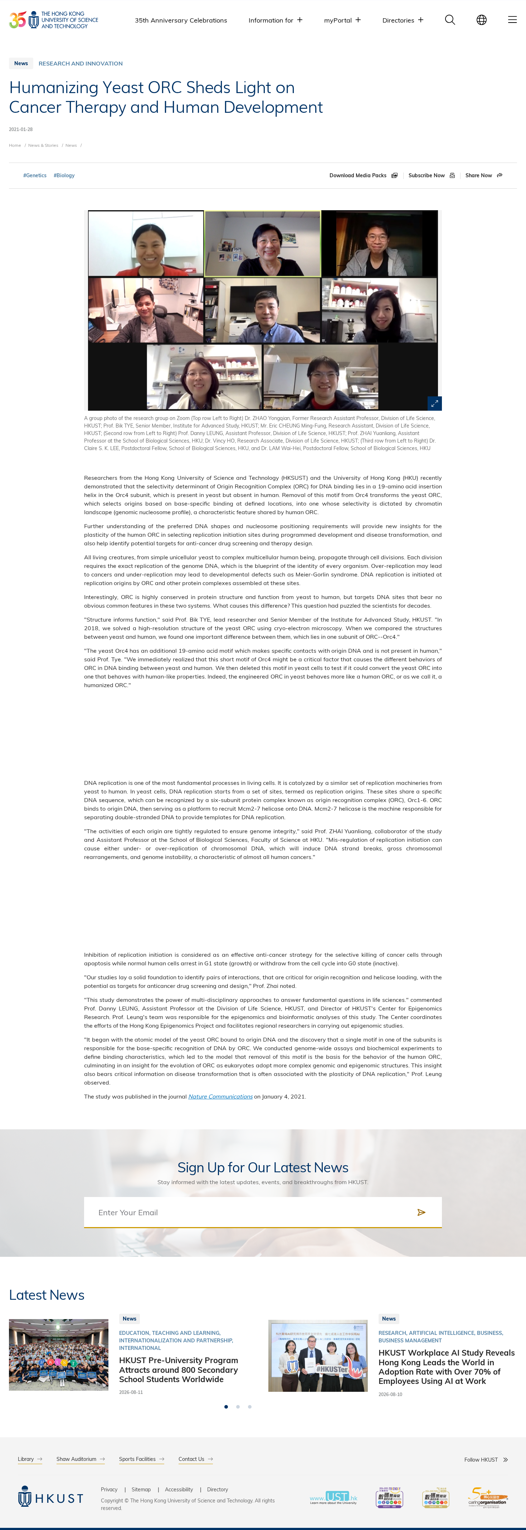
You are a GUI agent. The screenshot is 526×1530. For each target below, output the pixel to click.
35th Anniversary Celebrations (181, 19)
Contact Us (191, 1459)
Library (26, 1459)
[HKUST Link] (53, 19)
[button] (226, 1407)
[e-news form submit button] (421, 1212)
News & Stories (43, 145)
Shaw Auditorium (76, 1459)
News (71, 145)
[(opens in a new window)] (389, 1498)
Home (15, 145)
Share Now (479, 175)
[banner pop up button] (435, 403)
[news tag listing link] (35, 175)
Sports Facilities (137, 1459)
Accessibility (179, 1489)
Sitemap (141, 1489)
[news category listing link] (81, 63)
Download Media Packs (359, 175)
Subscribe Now (427, 175)
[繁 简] (482, 19)
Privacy (109, 1489)
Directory (217, 1489)
